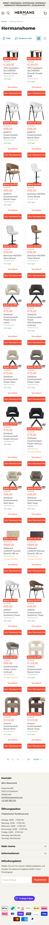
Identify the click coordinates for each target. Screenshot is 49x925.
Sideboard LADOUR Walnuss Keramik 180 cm (36, 551)
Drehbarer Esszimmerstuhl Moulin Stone (11, 379)
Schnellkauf (13, 87)
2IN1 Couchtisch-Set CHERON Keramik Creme (11, 71)
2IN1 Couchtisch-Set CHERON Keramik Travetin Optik (35, 72)
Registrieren (40, 879)
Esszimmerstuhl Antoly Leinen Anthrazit (11, 669)
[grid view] (39, 38)
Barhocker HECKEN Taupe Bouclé (36, 257)
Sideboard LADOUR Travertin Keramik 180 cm (12, 551)
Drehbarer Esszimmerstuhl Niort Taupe (34, 500)
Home (4, 21)
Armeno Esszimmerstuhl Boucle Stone (11, 726)
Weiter (36, 759)
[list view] (45, 38)
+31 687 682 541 (8, 800)
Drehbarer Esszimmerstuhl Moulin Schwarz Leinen (34, 442)
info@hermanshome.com (12, 797)
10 (28, 759)
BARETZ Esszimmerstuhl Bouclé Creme (11, 135)
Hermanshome (9, 76)
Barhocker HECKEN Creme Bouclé (36, 195)
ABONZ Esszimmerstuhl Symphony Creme (12, 612)
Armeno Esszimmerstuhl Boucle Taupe (34, 726)
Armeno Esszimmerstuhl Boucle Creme (34, 669)
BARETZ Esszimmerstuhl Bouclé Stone (34, 135)
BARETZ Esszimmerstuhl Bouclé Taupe (11, 197)
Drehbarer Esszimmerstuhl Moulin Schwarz (11, 436)
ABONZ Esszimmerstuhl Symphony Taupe (35, 612)
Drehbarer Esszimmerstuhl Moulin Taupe (34, 379)
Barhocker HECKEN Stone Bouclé (12, 257)
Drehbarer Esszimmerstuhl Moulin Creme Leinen (11, 318)
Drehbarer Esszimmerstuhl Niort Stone (11, 500)
